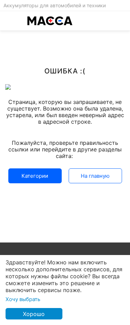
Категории (34, 176)
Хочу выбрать (23, 299)
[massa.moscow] (49, 20)
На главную (95, 176)
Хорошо (34, 313)
